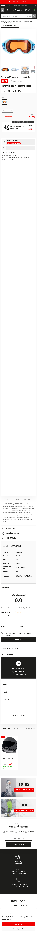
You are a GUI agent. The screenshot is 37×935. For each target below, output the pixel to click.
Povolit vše (18, 924)
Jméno (3, 626)
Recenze (16, 500)
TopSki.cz (3, 21)
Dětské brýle (25, 21)
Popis (6, 500)
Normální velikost (21, 567)
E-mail (21, 626)
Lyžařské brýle (17, 21)
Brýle (15, 157)
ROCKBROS (4, 159)
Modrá (18, 556)
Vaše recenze (5, 615)
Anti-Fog (23, 576)
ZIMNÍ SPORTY (9, 21)
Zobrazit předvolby (18, 929)
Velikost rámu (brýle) (7, 107)
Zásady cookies (11, 932)
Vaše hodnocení (6, 612)
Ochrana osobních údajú (22, 932)
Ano (17, 571)
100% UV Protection (22, 575)
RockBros (19, 552)
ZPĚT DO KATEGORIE (11, 26)
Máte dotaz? (28, 500)
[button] (26, 10)
